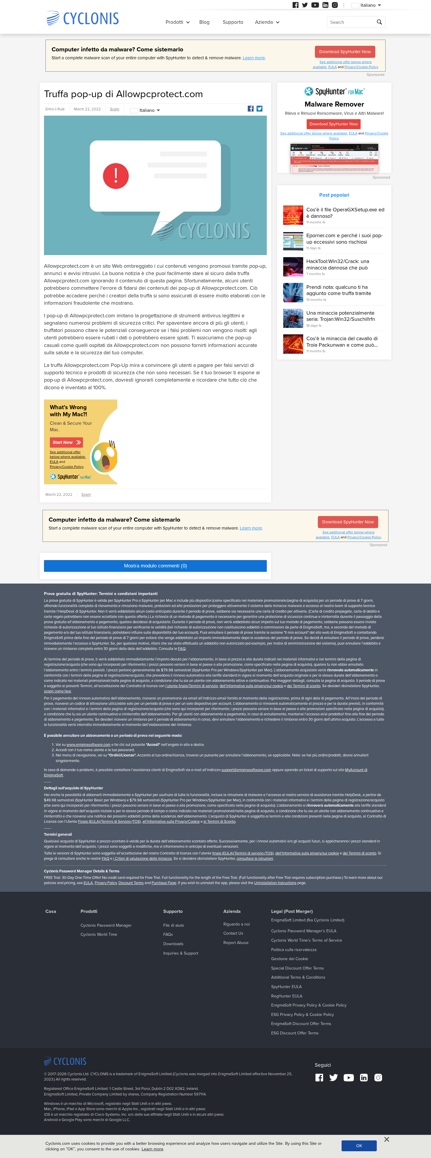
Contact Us (233, 933)
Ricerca (380, 22)
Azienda (264, 22)
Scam (114, 109)
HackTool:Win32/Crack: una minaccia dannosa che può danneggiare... (337, 267)
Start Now (63, 442)
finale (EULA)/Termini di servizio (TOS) (243, 853)
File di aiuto (173, 925)
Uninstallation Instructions (275, 883)
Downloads (173, 943)
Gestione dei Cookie (289, 958)
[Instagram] (335, 5)
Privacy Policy (106, 883)
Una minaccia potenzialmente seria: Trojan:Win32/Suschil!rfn (340, 316)
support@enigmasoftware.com (246, 770)
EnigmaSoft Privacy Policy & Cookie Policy (309, 1005)
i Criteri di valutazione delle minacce (142, 858)
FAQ (182, 648)
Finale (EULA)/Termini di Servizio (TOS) (109, 821)
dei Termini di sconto (303, 686)
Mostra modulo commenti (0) (155, 566)
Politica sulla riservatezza (293, 949)
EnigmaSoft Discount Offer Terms (301, 1023)
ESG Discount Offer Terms (295, 1033)
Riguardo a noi (236, 924)
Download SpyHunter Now (345, 51)
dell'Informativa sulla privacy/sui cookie (251, 686)
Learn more (254, 57)
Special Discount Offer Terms (297, 968)
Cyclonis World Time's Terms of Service (306, 940)
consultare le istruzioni (255, 858)
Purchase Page (164, 883)
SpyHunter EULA (286, 986)
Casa (50, 911)
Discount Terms (131, 883)
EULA (332, 67)
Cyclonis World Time (99, 934)
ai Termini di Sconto (219, 821)
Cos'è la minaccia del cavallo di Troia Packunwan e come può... (342, 341)
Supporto (233, 22)
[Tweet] (259, 109)
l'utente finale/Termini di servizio (191, 686)
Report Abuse (236, 942)
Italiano (147, 110)
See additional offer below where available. (314, 133)
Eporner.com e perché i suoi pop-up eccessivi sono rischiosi (344, 238)
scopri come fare (57, 691)
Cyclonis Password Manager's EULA (303, 930)
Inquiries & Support (180, 953)
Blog (204, 22)
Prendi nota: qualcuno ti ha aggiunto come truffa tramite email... (338, 293)
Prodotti (174, 22)
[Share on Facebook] (251, 109)
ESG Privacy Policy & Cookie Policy (302, 1014)
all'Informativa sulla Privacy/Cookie (171, 821)
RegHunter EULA (286, 996)
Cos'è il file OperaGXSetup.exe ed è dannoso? (345, 212)
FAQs (168, 934)
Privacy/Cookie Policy (361, 67)
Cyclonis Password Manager (106, 925)
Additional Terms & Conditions (298, 977)
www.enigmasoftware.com (89, 744)
